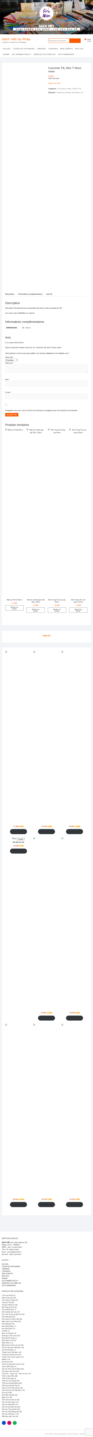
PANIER (6, 54)
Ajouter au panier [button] (14, 608)
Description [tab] (9, 294)
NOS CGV (79, 49)
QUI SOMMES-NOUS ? (21, 54)
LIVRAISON (53, 49)
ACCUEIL (7, 49)
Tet (82, 92)
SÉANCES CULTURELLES (45, 54)
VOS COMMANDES (66, 54)
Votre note (9, 357)
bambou (68, 92)
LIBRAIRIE (41, 49)
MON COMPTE (66, 49)
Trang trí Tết (76, 88)
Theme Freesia (72, 1434)
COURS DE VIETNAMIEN (24, 49)
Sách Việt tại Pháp (16, 39)
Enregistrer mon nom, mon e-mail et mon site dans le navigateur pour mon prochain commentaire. (41, 410)
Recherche (75, 40)
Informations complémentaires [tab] (30, 294)
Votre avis (9, 363)
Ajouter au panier (18, 831)
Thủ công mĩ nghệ (64, 88)
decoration (76, 92)
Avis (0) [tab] (49, 294)
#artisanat (60, 92)
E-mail (8, 392)
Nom (7, 379)
